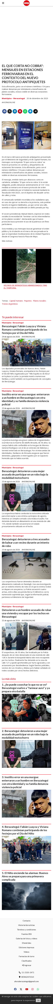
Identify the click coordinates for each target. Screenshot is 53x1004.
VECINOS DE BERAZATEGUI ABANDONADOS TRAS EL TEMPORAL (25, 286)
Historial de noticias (26, 925)
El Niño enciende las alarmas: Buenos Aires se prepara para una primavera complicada (25, 876)
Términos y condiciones (26, 929)
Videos (26, 952)
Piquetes (28, 300)
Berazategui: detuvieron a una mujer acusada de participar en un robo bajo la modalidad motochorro (25, 474)
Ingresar (27, 965)
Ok (38, 1000)
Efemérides (26, 943)
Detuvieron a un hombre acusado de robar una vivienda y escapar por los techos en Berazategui (26, 613)
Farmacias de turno (26, 956)
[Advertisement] (26, 34)
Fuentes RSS (26, 934)
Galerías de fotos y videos (26, 938)
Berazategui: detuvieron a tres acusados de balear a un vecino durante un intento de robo (25, 543)
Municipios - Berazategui (13, 98)
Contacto (26, 921)
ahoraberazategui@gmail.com (26, 981)
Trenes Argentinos (10, 304)
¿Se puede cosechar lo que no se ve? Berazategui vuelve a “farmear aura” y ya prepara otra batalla (26, 688)
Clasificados (27, 961)
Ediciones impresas (26, 947)
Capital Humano (16, 300)
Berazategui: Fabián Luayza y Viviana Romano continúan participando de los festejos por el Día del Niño (24, 330)
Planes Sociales (39, 300)
